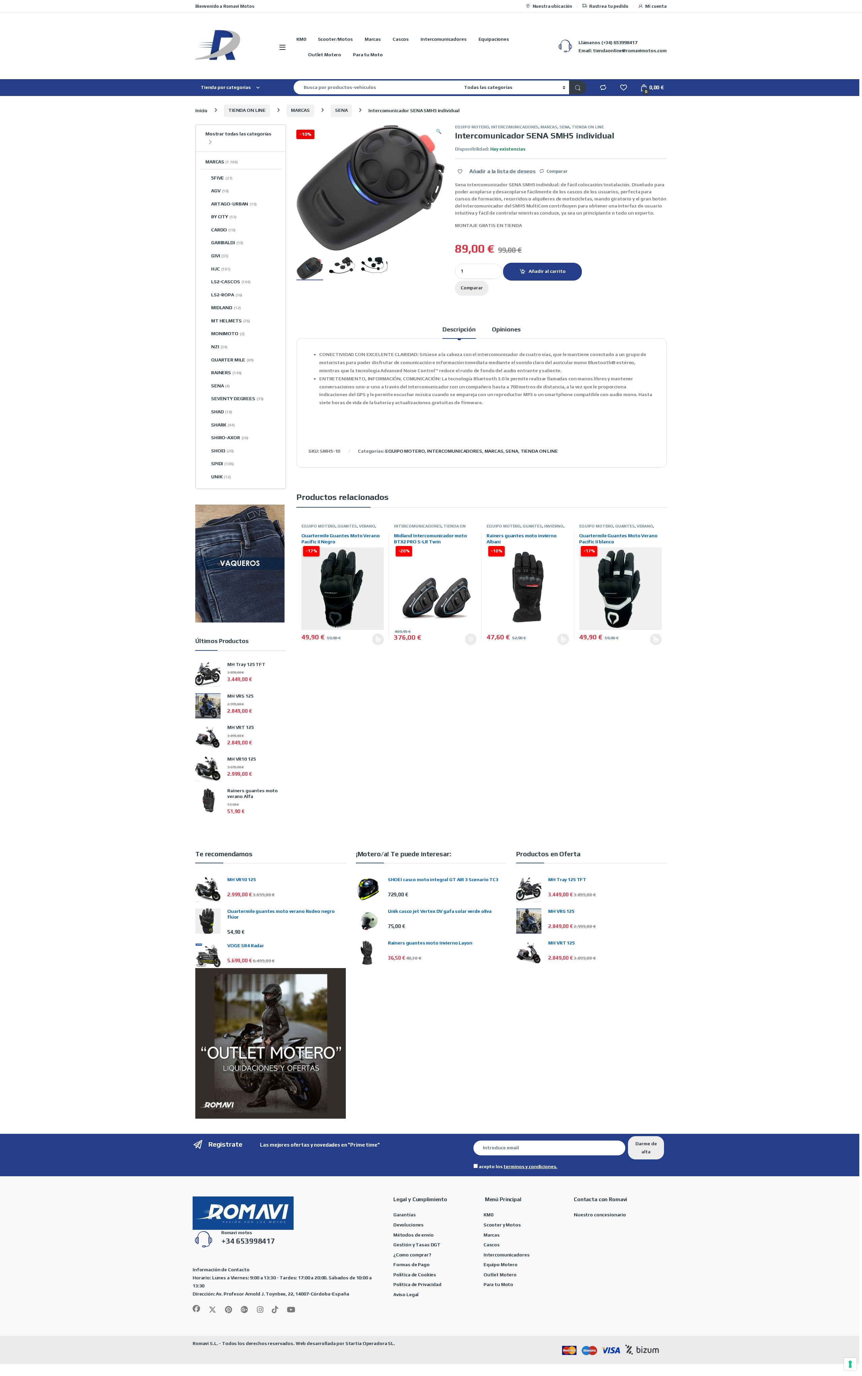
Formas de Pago (411, 1264)
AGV (220, 190)
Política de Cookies (414, 1274)
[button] (438, 132)
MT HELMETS (230, 320)
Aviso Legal (406, 1294)
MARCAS (300, 110)
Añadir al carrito (547, 271)
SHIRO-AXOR (229, 437)
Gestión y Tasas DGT (416, 1244)
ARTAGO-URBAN (234, 203)
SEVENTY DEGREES (237, 398)
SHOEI (222, 450)
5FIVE (222, 178)
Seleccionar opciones (371, 639)
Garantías (404, 1214)
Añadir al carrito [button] (468, 639)
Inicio (201, 110)
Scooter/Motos (335, 39)
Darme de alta (646, 1147)
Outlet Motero (324, 54)
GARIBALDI (227, 242)
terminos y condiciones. (530, 1166)
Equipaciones (493, 39)
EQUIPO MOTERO (472, 127)
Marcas (373, 39)
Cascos (401, 39)
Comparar (557, 171)
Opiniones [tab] (506, 329)
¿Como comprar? (412, 1254)
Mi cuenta (656, 6)
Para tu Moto (368, 54)
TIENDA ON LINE (247, 110)
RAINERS (226, 372)
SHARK (223, 424)
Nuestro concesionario (600, 1214)
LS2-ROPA (226, 294)
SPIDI (222, 463)
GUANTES (347, 526)
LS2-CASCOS (231, 281)
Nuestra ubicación (552, 6)
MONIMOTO (227, 333)
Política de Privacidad (417, 1284)
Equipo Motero (501, 1264)
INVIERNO (553, 526)
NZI (219, 346)
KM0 (301, 39)
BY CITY (223, 216)
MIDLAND (226, 307)
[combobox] (377, 87)
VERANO (367, 526)
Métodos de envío (413, 1235)
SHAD (221, 411)
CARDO (223, 229)
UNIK (221, 476)
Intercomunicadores (443, 39)
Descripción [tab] (458, 329)
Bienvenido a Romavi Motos (224, 6)
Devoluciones (408, 1224)
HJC (221, 268)
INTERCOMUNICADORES (514, 127)
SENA (341, 110)
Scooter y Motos (502, 1224)
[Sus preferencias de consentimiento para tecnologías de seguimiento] (850, 1364)
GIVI (220, 255)
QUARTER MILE (232, 359)
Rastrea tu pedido (608, 6)
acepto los (517, 1166)
